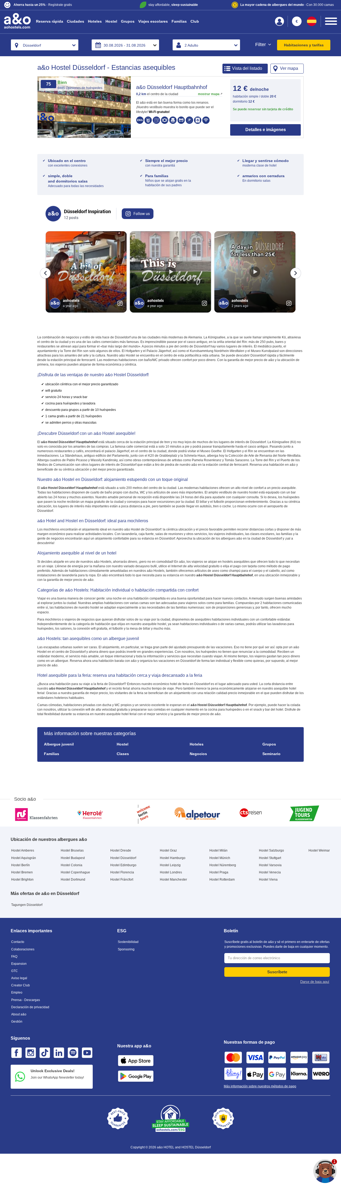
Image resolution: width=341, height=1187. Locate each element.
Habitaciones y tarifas (304, 45)
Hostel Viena (268, 879)
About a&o (18, 1014)
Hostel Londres (171, 872)
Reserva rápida (49, 21)
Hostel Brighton (22, 879)
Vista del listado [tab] (247, 68)
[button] (59, 5)
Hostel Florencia (122, 872)
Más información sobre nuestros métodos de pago (260, 1086)
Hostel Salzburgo (271, 850)
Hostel (111, 21)
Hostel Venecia (270, 872)
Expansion (19, 964)
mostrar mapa (209, 94)
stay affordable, (173, 5)
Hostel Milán (218, 850)
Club (194, 21)
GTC (14, 971)
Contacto (17, 942)
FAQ (14, 956)
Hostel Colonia (71, 865)
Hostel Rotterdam (222, 879)
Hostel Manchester (173, 879)
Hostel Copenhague (75, 872)
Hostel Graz (168, 850)
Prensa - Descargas (25, 1000)
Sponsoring (126, 949)
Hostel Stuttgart (270, 858)
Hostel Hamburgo (172, 858)
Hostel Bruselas (72, 850)
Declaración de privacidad (30, 1007)
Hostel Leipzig (170, 865)
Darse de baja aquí (314, 982)
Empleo (16, 992)
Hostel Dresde (120, 850)
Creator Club (20, 985)
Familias (179, 21)
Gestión (16, 1021)
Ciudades (75, 21)
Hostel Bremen (22, 872)
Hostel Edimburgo (123, 865)
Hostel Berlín (20, 865)
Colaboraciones (22, 949)
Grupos (128, 21)
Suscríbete (277, 972)
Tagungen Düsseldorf (26, 905)
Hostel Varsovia (270, 865)
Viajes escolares (153, 21)
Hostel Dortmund (73, 879)
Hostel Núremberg (222, 865)
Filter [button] (261, 44)
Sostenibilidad (128, 942)
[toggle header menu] (331, 21)
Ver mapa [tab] (289, 68)
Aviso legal (19, 978)
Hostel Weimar (319, 850)
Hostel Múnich (219, 858)
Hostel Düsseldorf (123, 858)
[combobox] (45, 45)
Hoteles (95, 21)
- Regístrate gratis (43, 5)
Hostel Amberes (22, 850)
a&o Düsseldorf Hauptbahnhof (171, 87)
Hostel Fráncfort (121, 879)
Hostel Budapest (73, 858)
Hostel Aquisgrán (23, 858)
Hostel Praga (218, 872)
